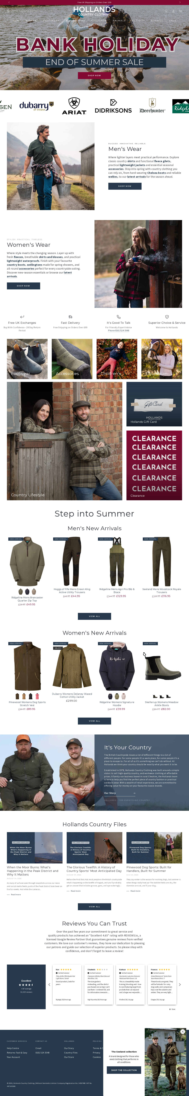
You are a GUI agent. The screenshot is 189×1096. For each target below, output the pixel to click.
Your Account (13, 1057)
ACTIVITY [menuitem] (138, 20)
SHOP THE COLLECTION (124, 1070)
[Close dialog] (182, 1031)
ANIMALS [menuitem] (119, 20)
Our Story (69, 1048)
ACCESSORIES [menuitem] (75, 20)
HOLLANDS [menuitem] (94, 24)
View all (94, 616)
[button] (166, 11)
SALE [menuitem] (172, 20)
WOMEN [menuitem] (31, 20)
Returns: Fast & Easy (17, 1052)
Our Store (69, 1057)
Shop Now (94, 75)
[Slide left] (9, 2)
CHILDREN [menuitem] (99, 20)
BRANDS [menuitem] (157, 20)
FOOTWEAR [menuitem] (51, 20)
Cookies (97, 1057)
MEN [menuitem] (16, 20)
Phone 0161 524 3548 (118, 330)
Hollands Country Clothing (23, 1083)
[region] (114, 985)
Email (39, 1048)
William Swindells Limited (46, 1083)
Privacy (96, 1052)
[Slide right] (179, 2)
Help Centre (13, 1048)
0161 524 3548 (43, 1052)
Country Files (71, 1052)
